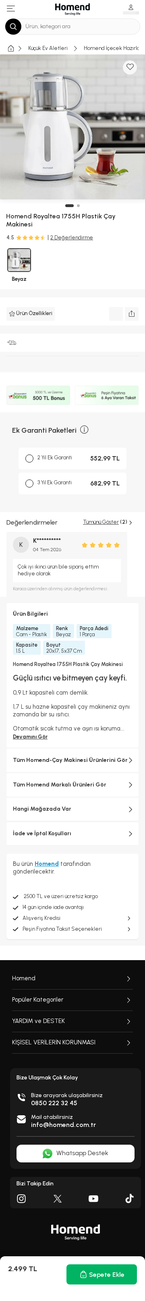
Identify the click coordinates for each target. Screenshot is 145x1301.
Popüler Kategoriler (37, 999)
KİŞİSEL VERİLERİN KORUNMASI (53, 1042)
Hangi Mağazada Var (42, 808)
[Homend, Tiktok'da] (129, 1198)
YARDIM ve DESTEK (38, 1021)
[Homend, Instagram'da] (21, 1198)
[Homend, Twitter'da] (57, 1198)
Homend (23, 978)
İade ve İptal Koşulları (42, 833)
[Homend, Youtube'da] (93, 1198)
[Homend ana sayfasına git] (75, 1232)
